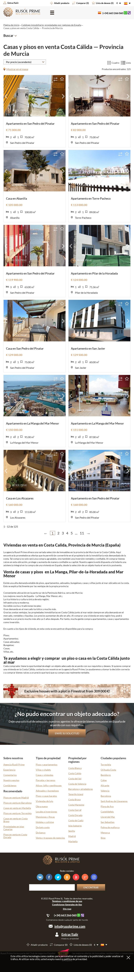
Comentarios (10, 775)
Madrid (72, 836)
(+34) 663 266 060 (112, 13)
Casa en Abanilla (16, 198)
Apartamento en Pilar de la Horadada (94, 273)
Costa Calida (74, 773)
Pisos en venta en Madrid (16, 797)
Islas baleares (75, 825)
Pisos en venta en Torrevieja (17, 813)
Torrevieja (106, 764)
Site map (67, 909)
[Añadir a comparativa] (55, 79)
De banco (40, 832)
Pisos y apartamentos (46, 764)
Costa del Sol (74, 778)
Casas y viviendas (44, 775)
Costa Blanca (75, 768)
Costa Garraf (74, 810)
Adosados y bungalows (47, 790)
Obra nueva (42, 806)
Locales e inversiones (46, 811)
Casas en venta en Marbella (17, 808)
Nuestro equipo (11, 780)
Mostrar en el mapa (17, 69)
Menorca (105, 832)
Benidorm (106, 775)
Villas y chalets (43, 769)
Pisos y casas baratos (46, 796)
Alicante (105, 785)
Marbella (72, 841)
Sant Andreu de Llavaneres (114, 801)
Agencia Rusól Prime (14, 764)
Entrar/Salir (69, 934)
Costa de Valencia (77, 783)
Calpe (104, 780)
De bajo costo (43, 827)
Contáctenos (9, 785)
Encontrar (91, 887)
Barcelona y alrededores (80, 789)
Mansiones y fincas (45, 816)
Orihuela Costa (108, 769)
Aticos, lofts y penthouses (49, 785)
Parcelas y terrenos (45, 780)
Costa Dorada (75, 815)
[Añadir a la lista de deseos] (62, 79)
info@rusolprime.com (69, 926)
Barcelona (106, 796)
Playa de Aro (107, 806)
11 (82, 533)
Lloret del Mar (108, 816)
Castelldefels (107, 811)
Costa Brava (74, 799)
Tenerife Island (75, 794)
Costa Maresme (76, 804)
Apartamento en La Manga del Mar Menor (32, 423)
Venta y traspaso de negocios (50, 837)
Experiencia (9, 769)
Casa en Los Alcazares (20, 498)
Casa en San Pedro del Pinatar (25, 348)
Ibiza (103, 837)
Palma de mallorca (110, 827)
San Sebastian (107, 822)
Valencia (105, 790)
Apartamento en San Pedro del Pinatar (30, 123)
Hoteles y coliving (45, 822)
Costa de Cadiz (75, 820)
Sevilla (71, 831)
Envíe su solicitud (67, 733)
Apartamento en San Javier (88, 348)
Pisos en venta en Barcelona (17, 802)
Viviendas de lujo (44, 801)
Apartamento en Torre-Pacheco (91, 198)
